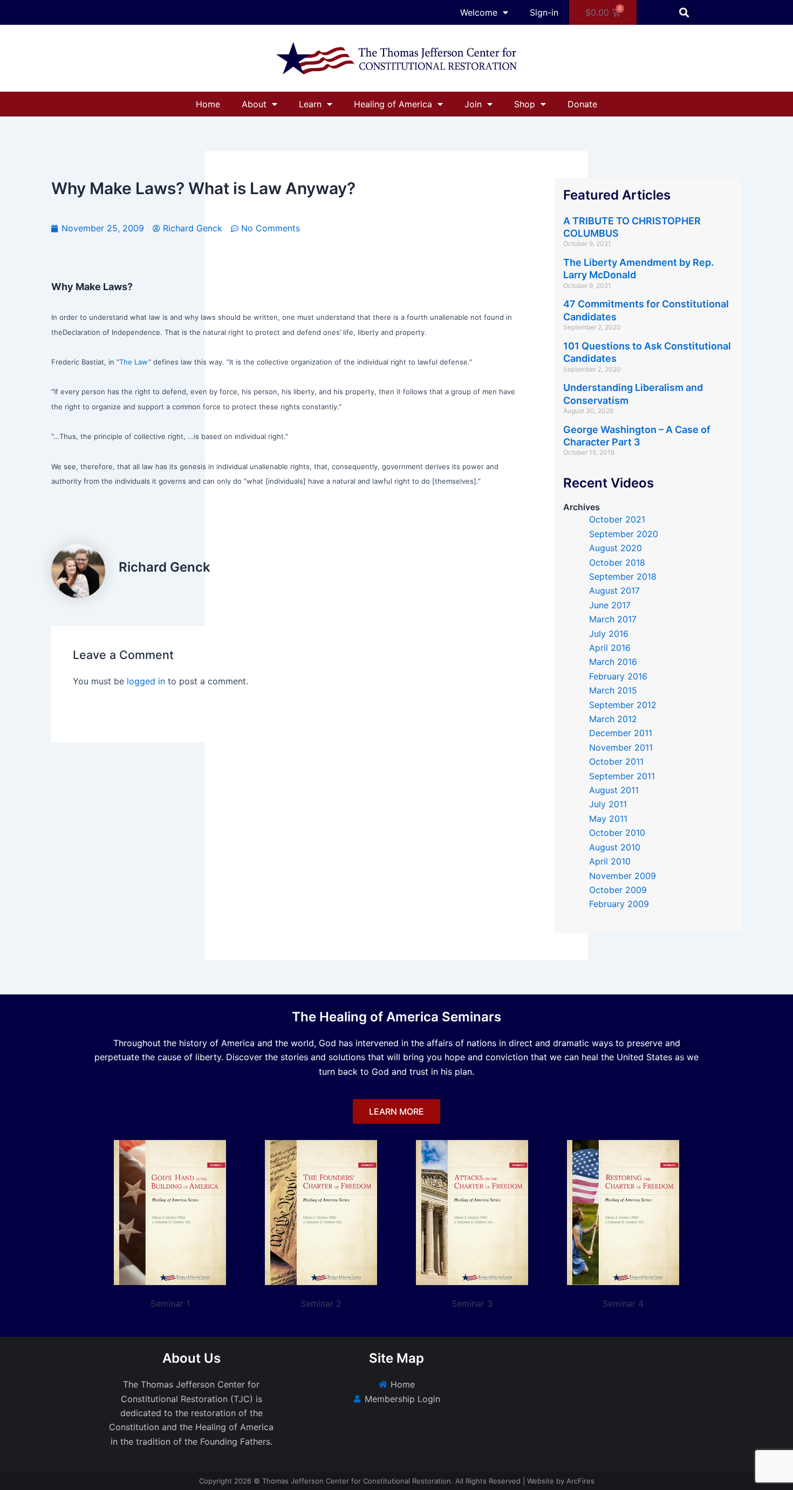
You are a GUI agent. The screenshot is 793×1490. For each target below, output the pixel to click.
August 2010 (614, 847)
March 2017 (613, 619)
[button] (684, 13)
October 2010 (617, 832)
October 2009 (618, 889)
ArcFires (580, 1481)
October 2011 (616, 761)
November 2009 (622, 875)
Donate (582, 104)
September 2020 (623, 533)
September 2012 (623, 704)
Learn (310, 104)
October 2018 (617, 562)
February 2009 (619, 903)
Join (473, 104)
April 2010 (610, 861)
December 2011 (620, 732)
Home (208, 104)
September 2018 (623, 576)
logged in (146, 681)
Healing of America (393, 104)
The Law (133, 362)
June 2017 (610, 605)
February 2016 (618, 676)
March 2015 (613, 690)
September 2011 (622, 776)
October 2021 (617, 519)
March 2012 (613, 718)
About (254, 104)
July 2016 (608, 633)
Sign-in (544, 12)
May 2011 (608, 818)
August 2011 (614, 790)
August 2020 (615, 548)
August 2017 (614, 590)
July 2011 (608, 804)
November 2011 (621, 747)
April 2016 (610, 647)
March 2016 (613, 661)
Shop (524, 104)
